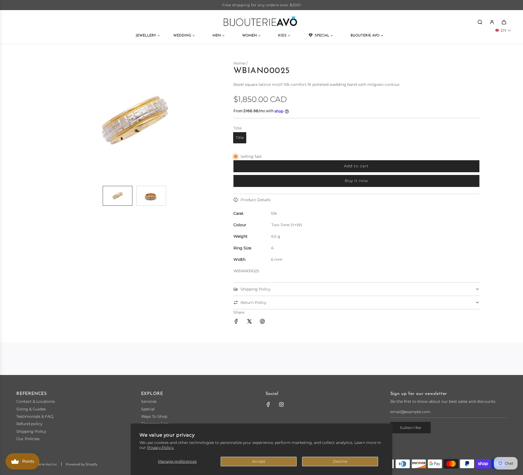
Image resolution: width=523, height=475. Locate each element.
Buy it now (356, 180)
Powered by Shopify (81, 464)
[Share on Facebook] (236, 322)
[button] (50, 120)
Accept (258, 461)
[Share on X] (249, 322)
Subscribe (410, 427)
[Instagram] (281, 404)
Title (240, 137)
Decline (340, 461)
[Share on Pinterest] (262, 322)
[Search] (480, 22)
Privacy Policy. (160, 447)
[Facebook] (268, 404)
